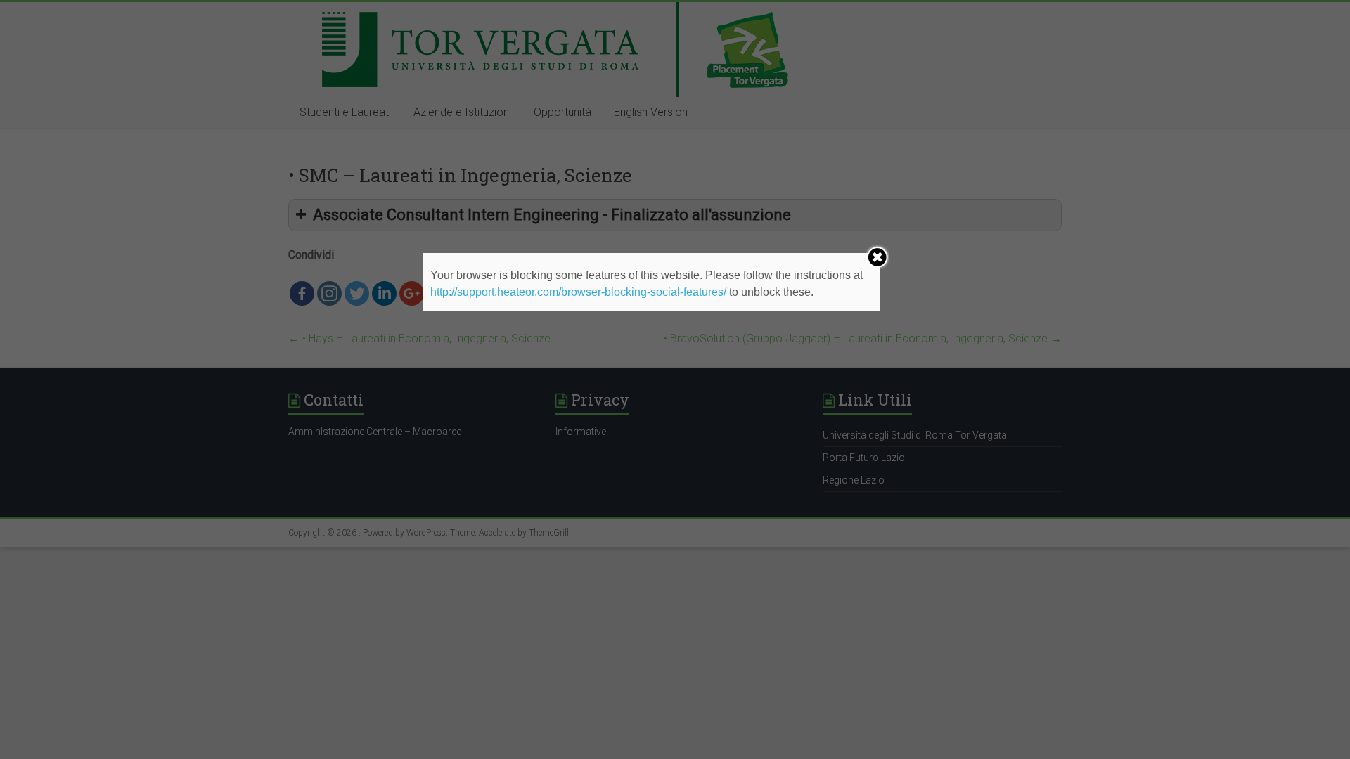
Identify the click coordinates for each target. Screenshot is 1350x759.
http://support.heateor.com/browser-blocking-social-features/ (578, 292)
